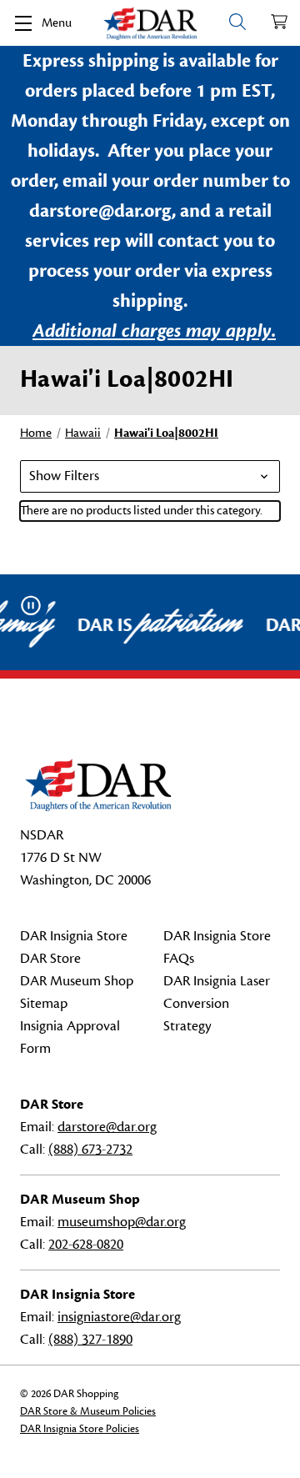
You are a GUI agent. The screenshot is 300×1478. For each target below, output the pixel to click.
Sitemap (44, 1004)
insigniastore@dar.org (119, 1317)
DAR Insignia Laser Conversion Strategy (216, 1003)
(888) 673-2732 (90, 1149)
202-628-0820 (85, 1244)
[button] (150, 476)
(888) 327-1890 (90, 1339)
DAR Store (50, 958)
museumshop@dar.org (122, 1222)
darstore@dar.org (107, 1127)
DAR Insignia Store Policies (79, 1428)
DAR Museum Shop (76, 981)
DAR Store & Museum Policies (88, 1411)
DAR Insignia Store (74, 936)
